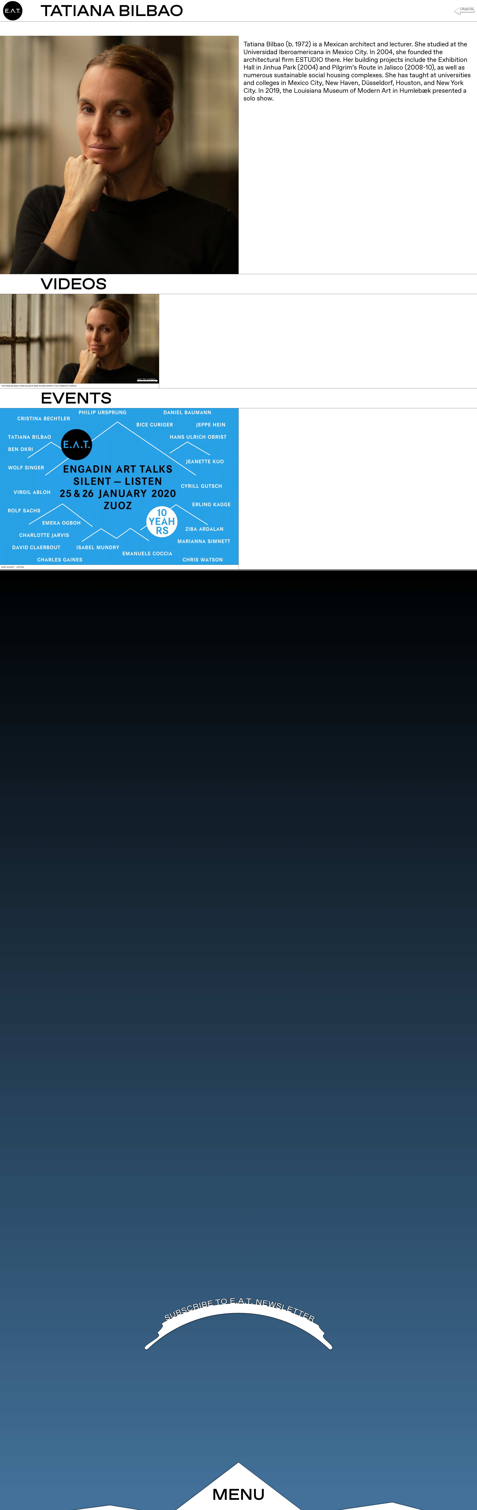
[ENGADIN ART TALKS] (17, 10)
